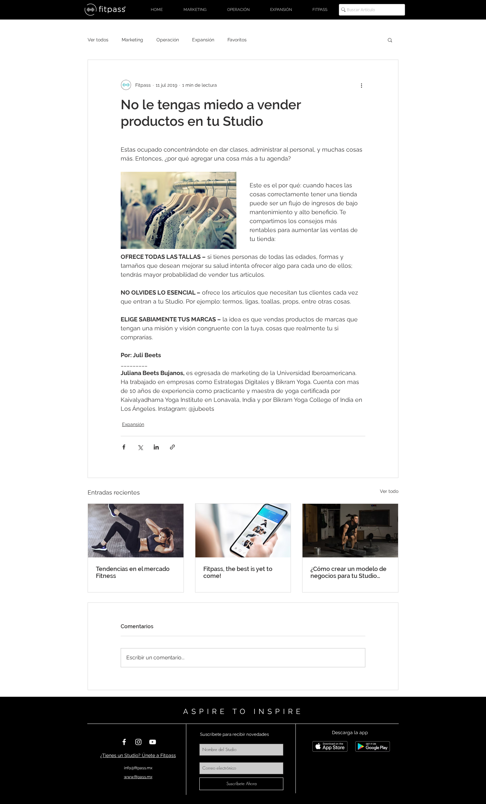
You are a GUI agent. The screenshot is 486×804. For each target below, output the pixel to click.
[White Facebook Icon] (124, 742)
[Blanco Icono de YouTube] (152, 742)
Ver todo (389, 491)
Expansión (203, 39)
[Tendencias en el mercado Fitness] (135, 530)
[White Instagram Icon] (138, 742)
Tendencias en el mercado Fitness (133, 572)
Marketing (132, 39)
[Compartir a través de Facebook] (124, 447)
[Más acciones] (361, 85)
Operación (167, 39)
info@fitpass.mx (138, 768)
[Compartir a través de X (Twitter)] (140, 447)
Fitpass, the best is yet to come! (237, 572)
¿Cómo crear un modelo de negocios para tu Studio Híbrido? (348, 572)
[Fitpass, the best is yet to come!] (243, 530)
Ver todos (98, 39)
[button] (390, 39)
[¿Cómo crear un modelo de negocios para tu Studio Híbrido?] (350, 530)
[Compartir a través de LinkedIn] (156, 447)
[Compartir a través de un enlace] (172, 447)
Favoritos (237, 39)
